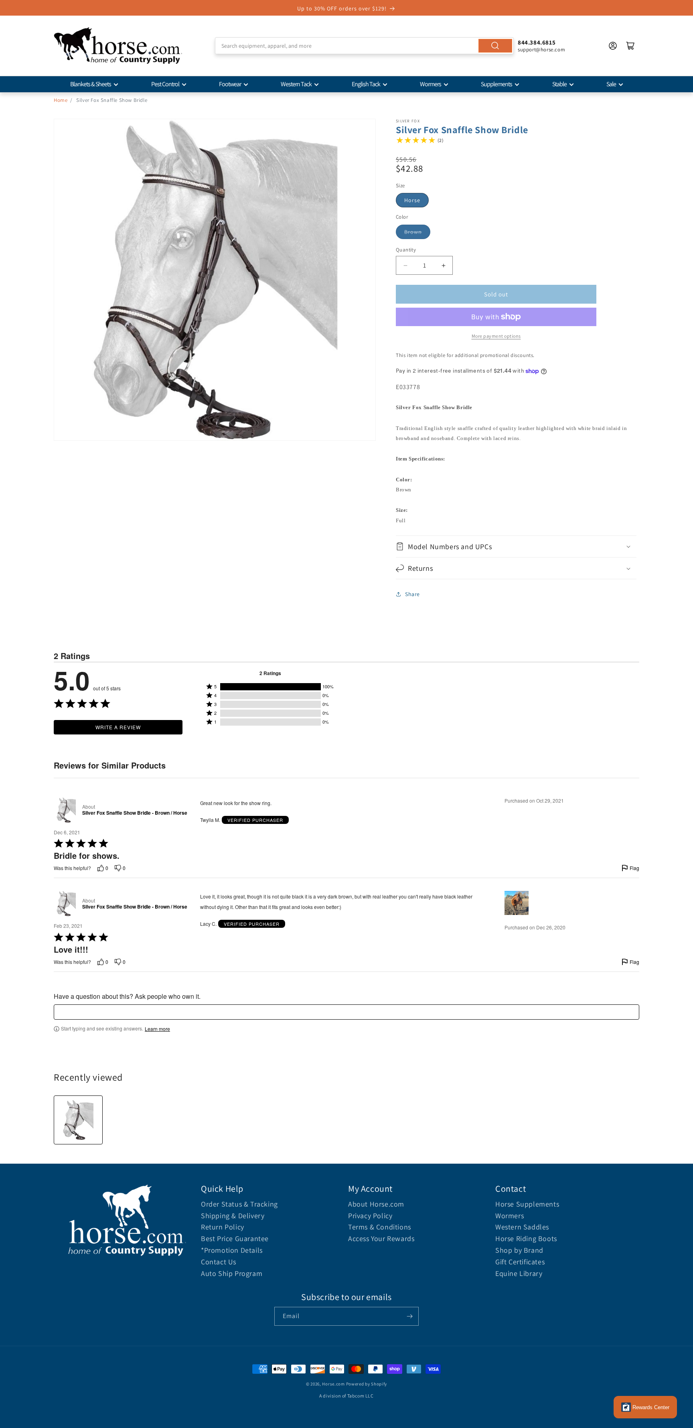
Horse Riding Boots (526, 1238)
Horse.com (333, 1384)
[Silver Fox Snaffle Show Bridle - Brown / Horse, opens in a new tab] (66, 810)
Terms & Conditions (379, 1226)
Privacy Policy (370, 1215)
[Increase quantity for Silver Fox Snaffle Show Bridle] (443, 265)
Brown (413, 231)
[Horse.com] (118, 45)
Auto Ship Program (231, 1273)
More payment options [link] (496, 336)
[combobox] (364, 45)
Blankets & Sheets (90, 84)
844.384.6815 (536, 42)
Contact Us (218, 1261)
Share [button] (412, 594)
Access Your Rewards (381, 1238)
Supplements (496, 84)
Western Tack (296, 84)
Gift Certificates (520, 1261)
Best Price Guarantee (235, 1238)
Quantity (406, 249)
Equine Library (518, 1273)
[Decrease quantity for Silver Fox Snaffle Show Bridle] (405, 265)
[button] (516, 546)
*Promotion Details (232, 1250)
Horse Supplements (527, 1204)
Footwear (230, 84)
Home (60, 100)
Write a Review (118, 727)
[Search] (495, 46)
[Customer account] (613, 46)
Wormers (430, 84)
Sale (611, 84)
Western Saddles (522, 1226)
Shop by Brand (519, 1250)
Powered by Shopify (366, 1384)
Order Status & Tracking (239, 1204)
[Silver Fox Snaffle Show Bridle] (78, 1120)
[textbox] (346, 1012)
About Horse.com (376, 1204)
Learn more (157, 1029)
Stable (559, 84)
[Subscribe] (409, 1316)
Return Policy (222, 1226)
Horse (412, 200)
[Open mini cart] (630, 46)
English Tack (366, 84)
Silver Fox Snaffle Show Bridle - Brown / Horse (134, 813)
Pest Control (165, 84)
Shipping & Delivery (232, 1215)
